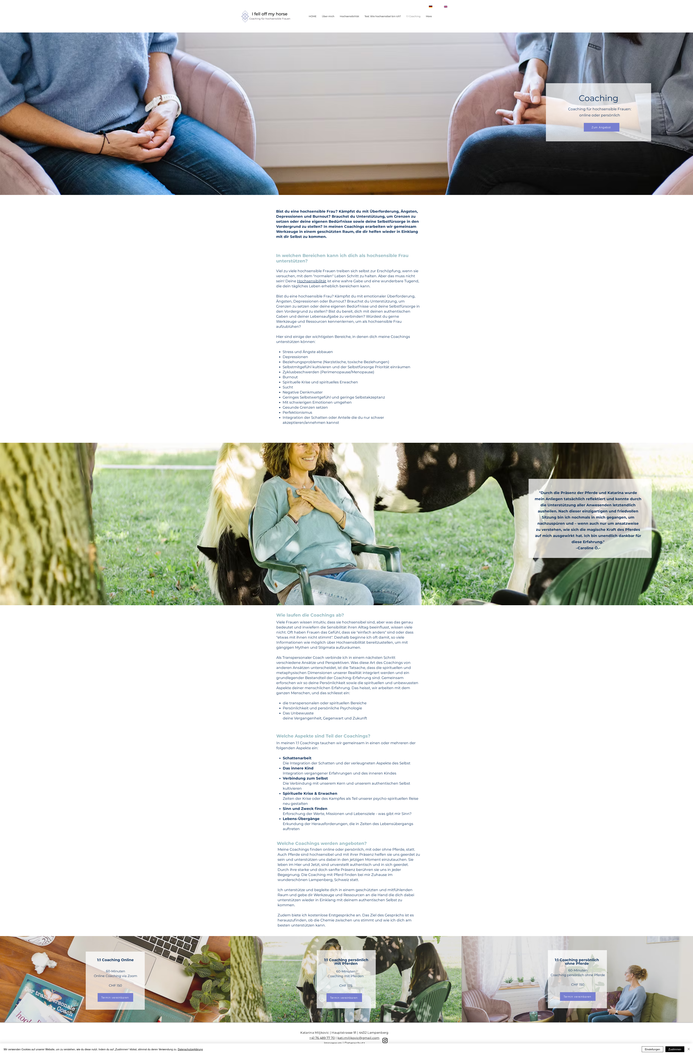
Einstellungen (652, 1049)
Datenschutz (355, 1043)
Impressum (333, 1043)
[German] (427, 6)
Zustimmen (674, 1049)
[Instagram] (385, 1040)
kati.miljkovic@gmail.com (358, 1038)
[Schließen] (689, 1049)
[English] (442, 6)
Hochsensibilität (311, 281)
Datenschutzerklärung (190, 1049)
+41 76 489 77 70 (322, 1038)
